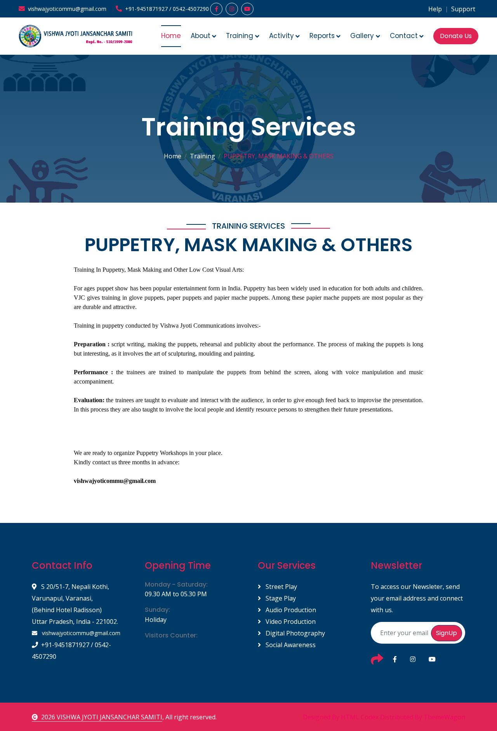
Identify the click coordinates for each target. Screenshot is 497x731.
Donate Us (456, 35)
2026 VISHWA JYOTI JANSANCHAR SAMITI (101, 717)
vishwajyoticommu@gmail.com (80, 633)
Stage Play (280, 598)
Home (171, 35)
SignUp (446, 633)
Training (202, 156)
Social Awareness (290, 645)
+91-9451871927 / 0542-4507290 (71, 651)
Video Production (290, 621)
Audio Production (290, 610)
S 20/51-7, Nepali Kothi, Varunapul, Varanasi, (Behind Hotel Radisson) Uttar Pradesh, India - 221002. (75, 604)
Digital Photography (294, 633)
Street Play (280, 586)
